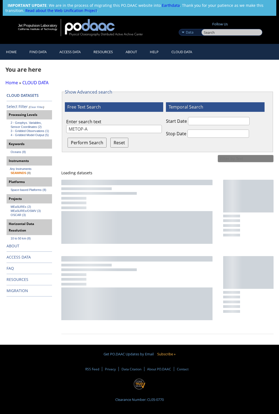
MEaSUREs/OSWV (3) (26, 210)
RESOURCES (103, 51)
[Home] (107, 27)
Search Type (189, 26)
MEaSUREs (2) (21, 206)
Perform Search (87, 143)
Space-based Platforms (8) (28, 189)
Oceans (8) (18, 152)
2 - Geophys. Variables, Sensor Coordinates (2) (27, 124)
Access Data (70, 51)
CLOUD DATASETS (23, 95)
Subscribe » (166, 354)
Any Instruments (21, 168)
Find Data (38, 51)
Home (11, 51)
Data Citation (131, 369)
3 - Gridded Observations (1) (30, 131)
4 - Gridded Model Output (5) (30, 135)
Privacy (110, 369)
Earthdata (171, 5)
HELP (154, 51)
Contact (183, 369)
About (131, 51)
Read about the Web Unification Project (61, 10)
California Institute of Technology (37, 29)
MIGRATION (17, 290)
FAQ (10, 268)
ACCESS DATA (19, 257)
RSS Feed (92, 369)
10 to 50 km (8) (21, 238)
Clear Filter (36, 107)
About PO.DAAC (159, 369)
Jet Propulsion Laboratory (37, 25)
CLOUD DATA (181, 51)
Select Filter (17, 106)
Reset (119, 143)
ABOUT (13, 245)
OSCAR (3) (18, 215)
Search (207, 26)
